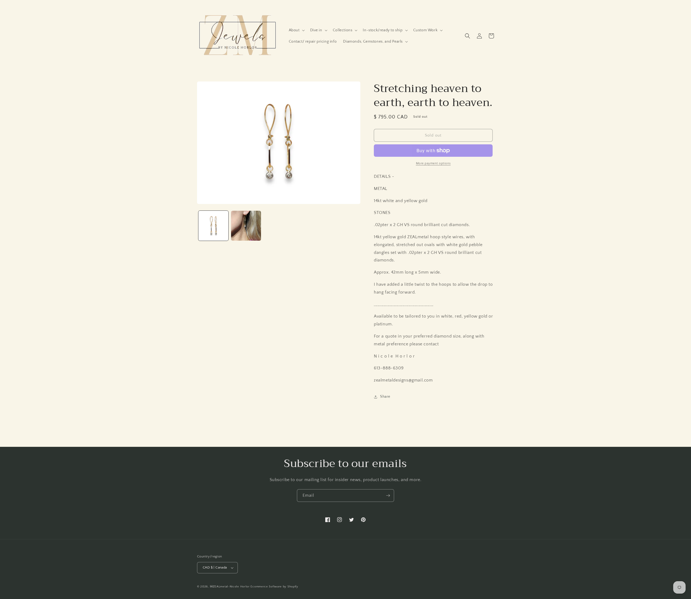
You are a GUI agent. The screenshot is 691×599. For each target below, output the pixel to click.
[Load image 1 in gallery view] (213, 226)
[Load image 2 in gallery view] (246, 226)
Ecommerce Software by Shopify (274, 586)
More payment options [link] (433, 163)
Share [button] (385, 396)
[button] (296, 30)
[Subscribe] (388, 495)
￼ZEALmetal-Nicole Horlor (230, 586)
